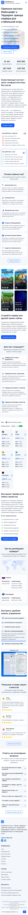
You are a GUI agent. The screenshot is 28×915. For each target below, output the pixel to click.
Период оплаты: (5, 426)
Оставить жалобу (6, 879)
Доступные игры (5, 854)
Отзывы (3, 861)
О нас (2, 849)
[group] (17, 426)
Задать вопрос (5, 877)
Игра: (2, 422)
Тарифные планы (5, 856)
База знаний (4, 874)
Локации (3, 859)
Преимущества (5, 851)
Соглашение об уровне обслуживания (11, 890)
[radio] (13, 426)
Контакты (4, 863)
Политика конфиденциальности (10, 892)
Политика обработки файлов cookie (11, 895)
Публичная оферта (6, 888)
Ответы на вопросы (6, 872)
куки (17, 911)
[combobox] (14, 422)
